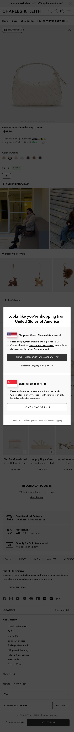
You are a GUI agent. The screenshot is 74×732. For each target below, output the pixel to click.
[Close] (66, 311)
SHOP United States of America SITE (37, 357)
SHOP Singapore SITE (37, 406)
